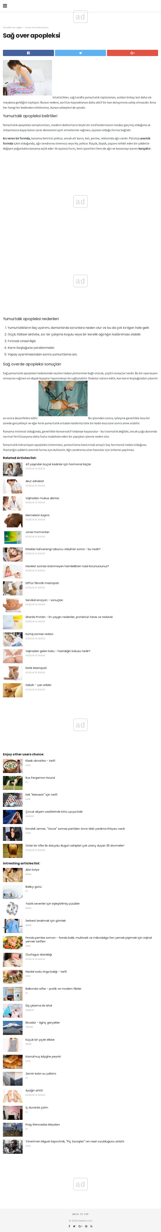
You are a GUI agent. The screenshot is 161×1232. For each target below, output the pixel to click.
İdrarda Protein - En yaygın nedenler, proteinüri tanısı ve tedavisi (69, 617)
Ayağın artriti (34, 1090)
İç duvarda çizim (37, 1107)
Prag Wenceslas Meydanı (43, 1125)
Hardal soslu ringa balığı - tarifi (46, 972)
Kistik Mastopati (36, 668)
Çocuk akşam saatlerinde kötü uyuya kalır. (54, 812)
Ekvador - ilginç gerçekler (43, 1023)
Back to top (80, 1214)
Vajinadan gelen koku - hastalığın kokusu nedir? (58, 651)
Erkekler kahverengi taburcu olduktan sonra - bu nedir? (63, 549)
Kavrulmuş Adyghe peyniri (43, 1056)
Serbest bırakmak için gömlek (46, 921)
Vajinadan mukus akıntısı (42, 498)
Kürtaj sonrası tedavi (39, 634)
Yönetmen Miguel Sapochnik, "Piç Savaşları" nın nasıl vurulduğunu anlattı (75, 1141)
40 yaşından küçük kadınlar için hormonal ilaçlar (58, 464)
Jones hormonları (37, 532)
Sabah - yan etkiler (38, 685)
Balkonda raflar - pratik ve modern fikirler (53, 989)
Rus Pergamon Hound (40, 778)
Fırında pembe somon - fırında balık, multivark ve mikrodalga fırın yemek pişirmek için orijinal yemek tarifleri (89, 940)
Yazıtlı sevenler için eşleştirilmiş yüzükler (53, 904)
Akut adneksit (35, 481)
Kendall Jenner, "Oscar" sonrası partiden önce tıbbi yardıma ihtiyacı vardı (75, 829)
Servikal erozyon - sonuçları (44, 600)
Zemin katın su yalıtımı (41, 1074)
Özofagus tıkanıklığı (39, 955)
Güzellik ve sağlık (12, 27)
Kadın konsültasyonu (36, 27)
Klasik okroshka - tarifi (40, 761)
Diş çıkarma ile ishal (39, 1006)
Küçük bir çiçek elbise (40, 1040)
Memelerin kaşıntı (37, 515)
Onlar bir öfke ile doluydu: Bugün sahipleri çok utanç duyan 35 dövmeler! (75, 846)
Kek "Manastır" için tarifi (41, 795)
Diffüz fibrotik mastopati (42, 583)
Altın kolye (32, 870)
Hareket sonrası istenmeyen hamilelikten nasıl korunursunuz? (67, 566)
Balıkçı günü (34, 887)
